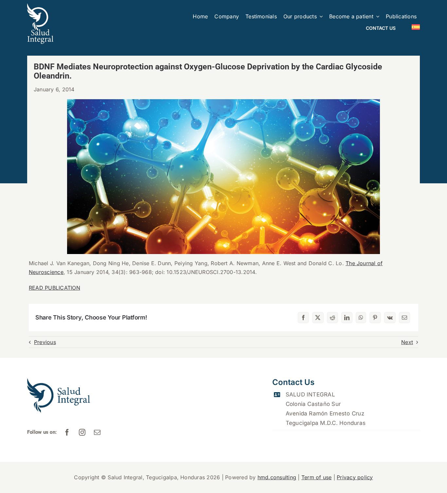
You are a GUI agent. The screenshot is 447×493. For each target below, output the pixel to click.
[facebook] (67, 432)
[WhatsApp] (361, 317)
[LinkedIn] (347, 317)
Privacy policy (355, 477)
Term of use (316, 477)
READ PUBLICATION (54, 287)
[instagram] (82, 432)
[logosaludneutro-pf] (40, 6)
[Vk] (390, 317)
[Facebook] (303, 317)
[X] (318, 317)
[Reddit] (332, 317)
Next (407, 342)
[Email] (404, 317)
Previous (45, 342)
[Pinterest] (375, 317)
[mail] (97, 432)
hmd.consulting (277, 477)
